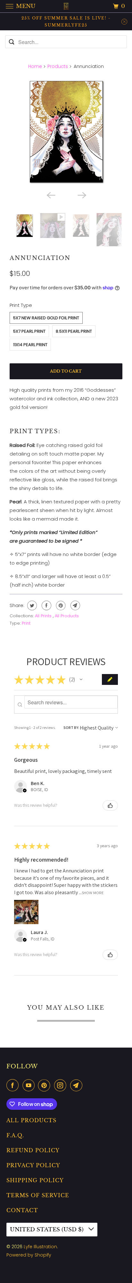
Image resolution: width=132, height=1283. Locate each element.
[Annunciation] (66, 131)
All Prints (44, 616)
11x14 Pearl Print (30, 345)
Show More (93, 892)
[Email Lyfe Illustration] (77, 1085)
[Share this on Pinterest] (60, 605)
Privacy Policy (33, 1165)
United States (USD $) (47, 1229)
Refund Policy (33, 1150)
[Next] (81, 195)
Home (35, 66)
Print (26, 623)
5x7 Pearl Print (29, 331)
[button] (81, 679)
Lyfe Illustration (40, 1246)
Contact (22, 1210)
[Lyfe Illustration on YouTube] (29, 1085)
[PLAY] (66, 131)
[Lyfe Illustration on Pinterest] (45, 1085)
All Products (67, 616)
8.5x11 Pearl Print (74, 331)
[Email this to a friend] (74, 605)
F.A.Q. (15, 1135)
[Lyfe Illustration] (66, 6)
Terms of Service (37, 1195)
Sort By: (71, 727)
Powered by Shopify (28, 1255)
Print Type (21, 305)
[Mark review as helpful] (110, 805)
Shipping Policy (35, 1180)
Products (57, 66)
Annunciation (40, 258)
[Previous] (51, 195)
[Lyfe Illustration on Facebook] (13, 1085)
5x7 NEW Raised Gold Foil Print (46, 318)
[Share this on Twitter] (31, 605)
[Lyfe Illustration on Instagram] (61, 1085)
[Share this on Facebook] (45, 605)
